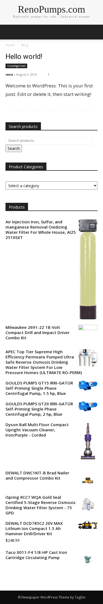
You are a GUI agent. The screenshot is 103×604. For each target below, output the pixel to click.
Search (14, 148)
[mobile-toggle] (9, 32)
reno (9, 74)
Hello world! (23, 56)
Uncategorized (16, 66)
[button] (95, 32)
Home (10, 45)
